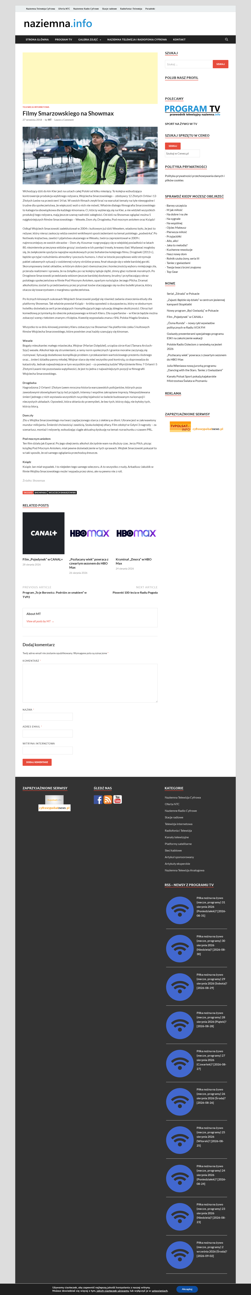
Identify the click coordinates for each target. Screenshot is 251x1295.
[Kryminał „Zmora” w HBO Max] (137, 534)
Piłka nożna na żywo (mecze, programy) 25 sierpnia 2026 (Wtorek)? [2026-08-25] (211, 1136)
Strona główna (37, 39)
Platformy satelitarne (178, 843)
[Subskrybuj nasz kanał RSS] (107, 799)
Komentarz (32, 660)
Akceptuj (187, 1289)
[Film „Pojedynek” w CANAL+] (43, 534)
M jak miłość (174, 210)
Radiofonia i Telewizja (131, 8)
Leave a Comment (64, 119)
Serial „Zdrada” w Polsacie (183, 293)
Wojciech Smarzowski (62, 492)
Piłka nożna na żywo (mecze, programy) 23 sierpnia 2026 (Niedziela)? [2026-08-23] (211, 1213)
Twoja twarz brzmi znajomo (184, 267)
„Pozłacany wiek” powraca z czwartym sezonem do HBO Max (88, 563)
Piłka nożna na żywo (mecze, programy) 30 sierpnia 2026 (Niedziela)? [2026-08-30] (211, 945)
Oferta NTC (64, 8)
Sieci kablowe (173, 850)
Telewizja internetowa (36, 107)
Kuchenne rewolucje (179, 249)
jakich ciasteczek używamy (113, 1291)
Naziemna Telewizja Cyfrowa (40, 8)
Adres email (32, 726)
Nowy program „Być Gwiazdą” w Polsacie (192, 310)
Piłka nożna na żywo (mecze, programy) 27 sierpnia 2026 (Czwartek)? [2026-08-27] (211, 1059)
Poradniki (150, 8)
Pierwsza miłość (177, 232)
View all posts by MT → (40, 621)
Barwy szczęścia (177, 205)
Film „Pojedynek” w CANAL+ (43, 559)
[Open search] (226, 39)
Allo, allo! (172, 240)
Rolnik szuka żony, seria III (183, 258)
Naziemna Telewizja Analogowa (184, 870)
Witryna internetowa (39, 743)
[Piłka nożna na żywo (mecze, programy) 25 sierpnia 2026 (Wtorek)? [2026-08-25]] (180, 1152)
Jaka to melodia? (177, 245)
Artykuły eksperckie (177, 863)
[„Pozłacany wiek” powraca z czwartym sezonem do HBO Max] (90, 534)
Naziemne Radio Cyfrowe (86, 8)
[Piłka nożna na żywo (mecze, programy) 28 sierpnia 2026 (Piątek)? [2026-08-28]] (180, 1038)
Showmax (41, 492)
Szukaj (173, 146)
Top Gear (172, 271)
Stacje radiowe (109, 8)
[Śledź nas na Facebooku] (98, 799)
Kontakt (179, 39)
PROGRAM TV (63, 39)
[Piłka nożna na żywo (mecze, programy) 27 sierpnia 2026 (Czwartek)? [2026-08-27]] (180, 1076)
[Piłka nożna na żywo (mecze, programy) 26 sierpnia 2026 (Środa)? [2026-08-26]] (180, 1114)
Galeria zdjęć (88, 39)
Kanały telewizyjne (177, 837)
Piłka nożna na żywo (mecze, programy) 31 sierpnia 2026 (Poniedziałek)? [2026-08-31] (211, 906)
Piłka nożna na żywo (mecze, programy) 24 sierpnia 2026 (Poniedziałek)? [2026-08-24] (211, 1174)
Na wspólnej (174, 223)
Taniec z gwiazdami (178, 263)
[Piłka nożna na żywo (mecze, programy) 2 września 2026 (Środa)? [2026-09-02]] (180, 1267)
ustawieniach (160, 1291)
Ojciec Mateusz (176, 227)
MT (50, 119)
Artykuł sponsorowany (179, 857)
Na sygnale (173, 218)
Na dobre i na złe (177, 214)
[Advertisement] (90, 78)
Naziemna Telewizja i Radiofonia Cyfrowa (137, 39)
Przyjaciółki (174, 236)
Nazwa (28, 709)
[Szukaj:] (196, 64)
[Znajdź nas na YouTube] (117, 799)
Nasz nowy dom (177, 254)
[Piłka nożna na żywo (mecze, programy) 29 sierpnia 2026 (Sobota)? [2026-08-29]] (180, 999)
